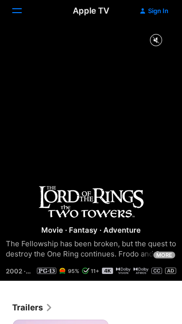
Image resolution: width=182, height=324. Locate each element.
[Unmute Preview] (156, 40)
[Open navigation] (22, 10)
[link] (32, 307)
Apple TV (91, 11)
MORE (164, 255)
